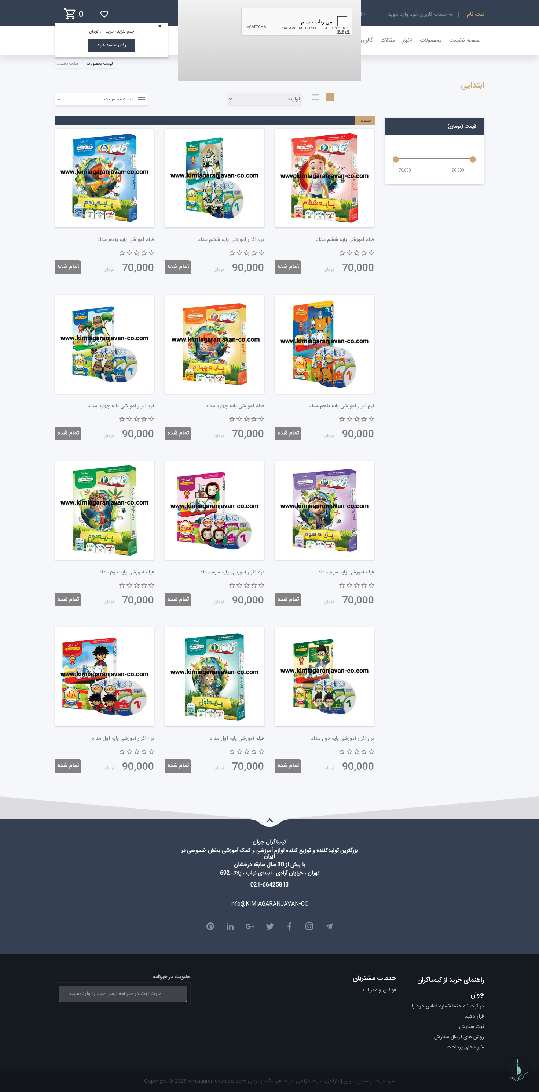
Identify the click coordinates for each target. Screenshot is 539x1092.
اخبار (407, 40)
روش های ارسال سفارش (459, 1037)
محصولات (431, 40)
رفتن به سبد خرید (111, 45)
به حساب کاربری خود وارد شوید (420, 14)
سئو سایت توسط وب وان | (367, 1081)
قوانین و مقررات (379, 990)
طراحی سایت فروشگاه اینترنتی (278, 1081)
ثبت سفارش (471, 1026)
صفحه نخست (464, 40)
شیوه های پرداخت (465, 1047)
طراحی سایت (324, 1081)
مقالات (387, 40)
